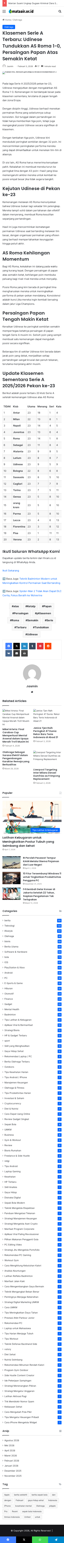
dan (53, 1494)
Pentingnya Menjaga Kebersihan (21, 1297)
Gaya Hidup (10, 1192)
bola (6, 957)
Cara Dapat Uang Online (17, 1114)
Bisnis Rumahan (12, 1150)
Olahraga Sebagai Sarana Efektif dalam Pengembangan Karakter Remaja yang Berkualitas (15, 758)
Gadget (8, 1004)
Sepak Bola (10, 1124)
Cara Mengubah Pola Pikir (18, 1412)
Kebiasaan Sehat (13, 1406)
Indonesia (52, 1500)
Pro (5, 1511)
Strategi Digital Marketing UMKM (21, 1302)
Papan (48, 606)
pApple (52, 1506)
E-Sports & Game (13, 983)
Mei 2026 (9, 1445)
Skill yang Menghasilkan (17, 1046)
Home (7, 19)
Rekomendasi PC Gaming (17, 1255)
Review (8, 1145)
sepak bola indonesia (32, 1511)
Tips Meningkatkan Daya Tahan (21, 1312)
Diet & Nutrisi (11, 1108)
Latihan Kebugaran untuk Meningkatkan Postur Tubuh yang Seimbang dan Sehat (28, 841)
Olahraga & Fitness (14, 1087)
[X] (16, 646)
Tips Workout (11, 1338)
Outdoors (9, 1067)
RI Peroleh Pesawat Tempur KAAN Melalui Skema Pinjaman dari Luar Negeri (41, 861)
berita (7, 920)
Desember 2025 (12, 1470)
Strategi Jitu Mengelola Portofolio (22, 1250)
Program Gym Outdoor (16, 1370)
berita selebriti (20, 1494)
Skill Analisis (10, 1187)
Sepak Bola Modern (14, 1202)
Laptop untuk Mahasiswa (17, 1328)
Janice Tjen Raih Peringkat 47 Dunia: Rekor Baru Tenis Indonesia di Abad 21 (45, 732)
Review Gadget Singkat (16, 1119)
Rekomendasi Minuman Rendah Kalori (24, 1365)
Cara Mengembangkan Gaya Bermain (24, 1286)
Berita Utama (11, 946)
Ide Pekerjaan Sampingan (17, 1380)
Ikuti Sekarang (10, 570)
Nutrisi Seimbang (13, 1359)
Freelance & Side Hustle (17, 1155)
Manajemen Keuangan (16, 1082)
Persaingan (21, 613)
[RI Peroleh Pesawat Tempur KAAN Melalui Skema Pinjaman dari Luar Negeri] (11, 862)
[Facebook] (8, 646)
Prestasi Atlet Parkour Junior (19, 1318)
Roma (15, 620)
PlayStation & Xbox (14, 967)
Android (8, 972)
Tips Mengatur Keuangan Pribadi (21, 1417)
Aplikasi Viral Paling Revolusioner (21, 1234)
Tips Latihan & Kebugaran (18, 1019)
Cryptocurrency (12, 1103)
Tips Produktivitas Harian (17, 1093)
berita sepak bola (39, 1494)
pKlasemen (44, 613)
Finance (8, 999)
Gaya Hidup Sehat (14, 1051)
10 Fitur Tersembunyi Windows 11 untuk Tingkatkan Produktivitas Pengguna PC (42, 877)
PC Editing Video (13, 1244)
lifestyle (8, 931)
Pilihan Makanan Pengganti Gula (21, 1239)
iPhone (7, 1506)
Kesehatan (10, 1176)
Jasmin (10, 66)
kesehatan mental (23, 1506)
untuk (37, 1517)
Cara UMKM (10, 1307)
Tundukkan (42, 627)
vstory (7, 1349)
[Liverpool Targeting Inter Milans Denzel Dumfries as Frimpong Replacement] (47, 759)
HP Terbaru (10, 1182)
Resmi (15, 1511)
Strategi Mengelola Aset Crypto (21, 1223)
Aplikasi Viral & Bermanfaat (18, 1025)
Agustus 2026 (11, 1440)
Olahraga (17, 19)
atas (16, 606)
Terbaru (21, 627)
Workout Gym (11, 1260)
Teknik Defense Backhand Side (20, 1344)
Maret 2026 (10, 1455)
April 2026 (9, 1450)
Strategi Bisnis (12, 1030)
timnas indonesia (12, 1517)
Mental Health (11, 1009)
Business (9, 1135)
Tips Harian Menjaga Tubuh (18, 1333)
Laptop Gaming (12, 1171)
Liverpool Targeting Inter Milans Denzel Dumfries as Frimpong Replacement (46, 774)
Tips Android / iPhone (15, 1077)
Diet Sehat (10, 1354)
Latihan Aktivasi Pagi (15, 1396)
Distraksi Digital (12, 1197)
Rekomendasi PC (13, 1323)
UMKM (7, 1129)
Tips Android (11, 1166)
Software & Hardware (15, 952)
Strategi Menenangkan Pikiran (20, 1386)
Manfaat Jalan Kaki (14, 1281)
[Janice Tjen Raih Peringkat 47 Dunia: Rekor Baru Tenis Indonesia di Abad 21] (47, 717)
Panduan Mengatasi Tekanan (19, 1213)
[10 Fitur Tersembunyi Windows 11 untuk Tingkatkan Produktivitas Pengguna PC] (11, 878)
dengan (7, 1500)
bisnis (7, 941)
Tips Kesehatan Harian (16, 1072)
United (27, 1517)
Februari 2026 (11, 1460)
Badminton (10, 1014)
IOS (6, 962)
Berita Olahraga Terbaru (17, 1061)
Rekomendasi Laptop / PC (18, 1056)
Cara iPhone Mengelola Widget (20, 1422)
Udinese (32, 634)
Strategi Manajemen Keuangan (20, 1218)
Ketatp (31, 606)
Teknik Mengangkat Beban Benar (21, 1291)
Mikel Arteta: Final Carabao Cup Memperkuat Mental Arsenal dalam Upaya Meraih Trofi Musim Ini (15, 735)
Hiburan (8, 988)
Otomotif (9, 993)
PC (6, 978)
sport (7, 1040)
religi (6, 1161)
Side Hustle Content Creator (19, 1375)
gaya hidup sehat (36, 1500)
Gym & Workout (12, 1140)
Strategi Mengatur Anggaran (19, 1391)
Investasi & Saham (14, 1098)
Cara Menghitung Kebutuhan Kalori (22, 1265)
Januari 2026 (11, 1465)
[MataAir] (21, 11)
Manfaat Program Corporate (19, 1229)
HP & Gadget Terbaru (15, 1035)
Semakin (32, 620)
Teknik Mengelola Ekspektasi (19, 1208)
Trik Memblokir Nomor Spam (19, 1401)
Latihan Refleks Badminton (18, 1276)
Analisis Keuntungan (15, 1270)
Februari (19, 1500)
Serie (49, 620)
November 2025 (12, 1476)
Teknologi (9, 925)
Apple (7, 1494)
